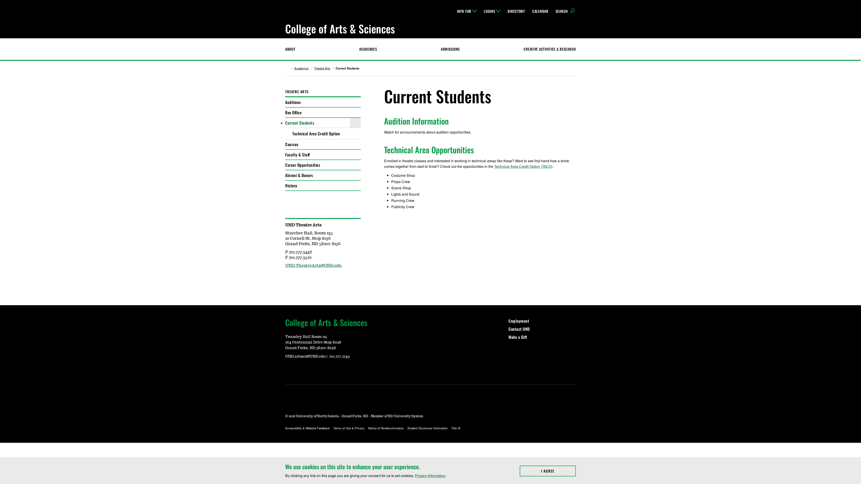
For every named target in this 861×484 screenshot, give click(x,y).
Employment (519, 321)
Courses (291, 144)
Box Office (293, 112)
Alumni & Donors (299, 175)
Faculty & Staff (297, 155)
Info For (464, 11)
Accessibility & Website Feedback (307, 428)
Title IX (456, 428)
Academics (368, 49)
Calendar (540, 11)
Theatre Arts (322, 68)
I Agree (558, 471)
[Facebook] (288, 279)
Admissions (450, 49)
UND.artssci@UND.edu (305, 356)
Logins (489, 11)
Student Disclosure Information (427, 428)
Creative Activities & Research (550, 49)
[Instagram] (299, 279)
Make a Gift (518, 337)
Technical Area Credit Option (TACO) (523, 166)
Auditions (293, 102)
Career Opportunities (302, 165)
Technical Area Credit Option (316, 133)
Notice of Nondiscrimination (386, 428)
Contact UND (519, 329)
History (291, 185)
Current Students (299, 123)
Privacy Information (430, 475)
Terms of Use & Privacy (349, 428)
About (290, 49)
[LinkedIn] (310, 369)
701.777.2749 (339, 356)
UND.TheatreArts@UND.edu (313, 266)
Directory (516, 11)
